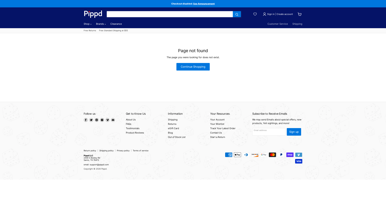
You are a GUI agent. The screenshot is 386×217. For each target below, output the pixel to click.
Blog (170, 132)
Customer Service (277, 23)
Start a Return (217, 137)
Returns (172, 124)
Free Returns (90, 30)
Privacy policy (123, 150)
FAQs (128, 124)
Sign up (294, 131)
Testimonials (132, 128)
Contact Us (216, 132)
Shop (87, 23)
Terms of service (141, 150)
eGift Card (173, 128)
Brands (100, 23)
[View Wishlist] (255, 14)
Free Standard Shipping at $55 (113, 30)
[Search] (237, 14)
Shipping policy (106, 150)
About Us (131, 119)
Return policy (90, 150)
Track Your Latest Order (223, 128)
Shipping (297, 23)
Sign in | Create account (280, 14)
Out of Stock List (176, 137)
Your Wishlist (217, 124)
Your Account (217, 119)
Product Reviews (135, 132)
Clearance (116, 23)
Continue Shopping (193, 66)
